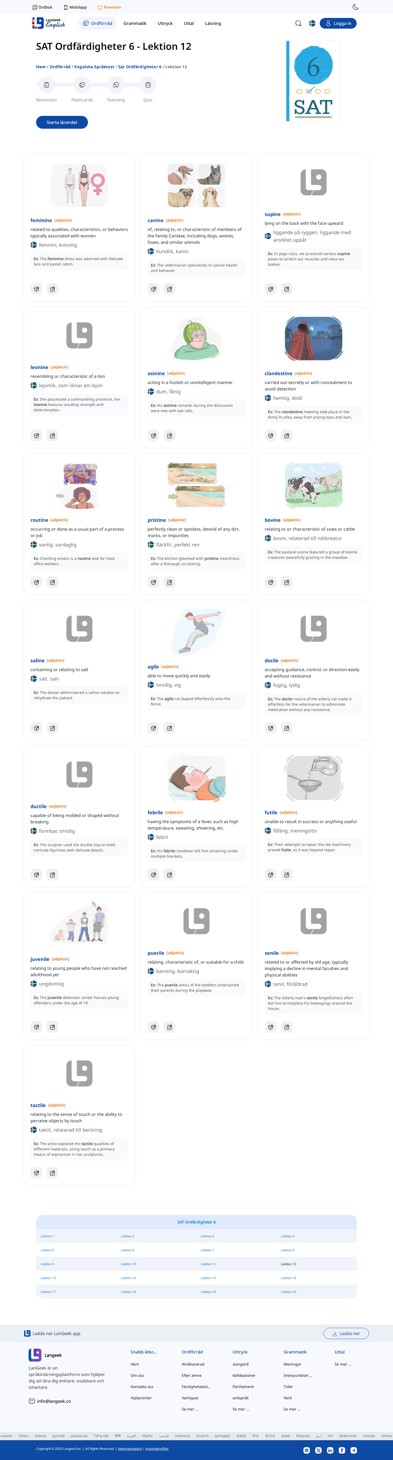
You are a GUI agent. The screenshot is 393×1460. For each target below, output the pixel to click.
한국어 (270, 1436)
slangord (241, 1364)
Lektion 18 (128, 1292)
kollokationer (244, 1375)
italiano (40, 1436)
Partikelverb (243, 1386)
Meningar (292, 1364)
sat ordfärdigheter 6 (139, 66)
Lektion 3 (207, 1236)
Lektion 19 (208, 1292)
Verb (288, 1397)
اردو (318, 1436)
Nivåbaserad (193, 1364)
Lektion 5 (47, 1250)
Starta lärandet (62, 122)
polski (286, 1436)
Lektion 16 (288, 1278)
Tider (288, 1386)
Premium (112, 7)
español (6, 1436)
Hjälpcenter (141, 1397)
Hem (41, 66)
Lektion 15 (208, 1278)
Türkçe (24, 1436)
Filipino (147, 1436)
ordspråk (241, 1397)
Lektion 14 (128, 1278)
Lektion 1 (47, 1236)
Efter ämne (192, 1375)
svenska (369, 1436)
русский (58, 1436)
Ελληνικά (303, 1436)
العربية (131, 1436)
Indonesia (182, 1436)
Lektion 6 (127, 1250)
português (222, 1436)
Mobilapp (78, 7)
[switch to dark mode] (355, 7)
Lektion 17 (48, 1292)
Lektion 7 (207, 1250)
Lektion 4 (287, 1236)
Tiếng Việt (101, 1436)
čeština (387, 1436)
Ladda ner (350, 1333)
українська (79, 1436)
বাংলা (330, 1436)
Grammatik (295, 1352)
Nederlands (348, 1436)
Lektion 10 (128, 1264)
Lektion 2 (127, 1236)
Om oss (137, 1375)
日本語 (241, 1436)
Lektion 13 (48, 1278)
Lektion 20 (288, 1292)
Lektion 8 (287, 1250)
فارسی (164, 1436)
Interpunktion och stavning (298, 1375)
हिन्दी (118, 1436)
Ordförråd (60, 66)
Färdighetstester (196, 1386)
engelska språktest (94, 66)
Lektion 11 (208, 1264)
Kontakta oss (142, 1386)
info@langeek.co (54, 1401)
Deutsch (202, 1436)
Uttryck (240, 1352)
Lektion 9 (47, 1264)
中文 (256, 1436)
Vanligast (190, 1397)
